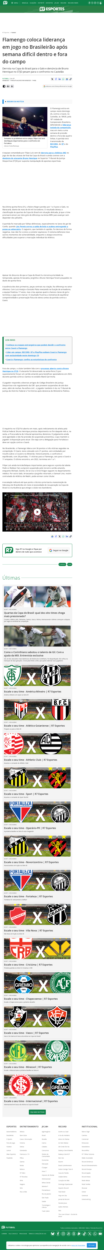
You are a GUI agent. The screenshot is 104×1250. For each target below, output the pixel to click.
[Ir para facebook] (89, 3)
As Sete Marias (63, 1143)
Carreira (84, 1135)
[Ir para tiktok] (84, 1234)
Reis (59, 1211)
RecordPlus (85, 1150)
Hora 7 (44, 1171)
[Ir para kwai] (68, 1234)
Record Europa (87, 1169)
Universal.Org (86, 1199)
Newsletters (86, 1147)
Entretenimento (29, 1126)
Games (22, 1162)
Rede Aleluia (86, 1180)
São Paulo (45, 1198)
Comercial (85, 1139)
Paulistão (9, 1158)
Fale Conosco (13, 1234)
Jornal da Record (63, 1199)
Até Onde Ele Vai (63, 1147)
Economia (45, 1160)
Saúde (44, 1201)
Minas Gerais (46, 1183)
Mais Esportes (11, 1154)
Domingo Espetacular (65, 1184)
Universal (85, 1195)
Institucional (90, 1126)
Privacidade (23, 1234)
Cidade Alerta (62, 1177)
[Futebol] (52, 9)
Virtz (21, 1188)
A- (12, 86)
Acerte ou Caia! (63, 1132)
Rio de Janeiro (46, 1194)
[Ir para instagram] (95, 3)
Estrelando (23, 1150)
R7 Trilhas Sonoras (88, 1154)
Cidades (44, 1147)
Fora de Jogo (10, 1143)
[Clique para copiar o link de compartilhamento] (70, 79)
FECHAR (91, 1245)
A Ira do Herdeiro (64, 1135)
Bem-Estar (23, 1135)
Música (22, 1169)
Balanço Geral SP (64, 1154)
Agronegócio (46, 1132)
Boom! (60, 1162)
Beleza (22, 1132)
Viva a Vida (23, 1192)
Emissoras (85, 1143)
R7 (63, 144)
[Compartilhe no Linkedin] (59, 79)
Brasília (25, 3)
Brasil (44, 1135)
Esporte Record (63, 1188)
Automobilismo (11, 1132)
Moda (22, 1165)
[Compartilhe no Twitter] (52, 79)
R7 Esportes (5, 32)
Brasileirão (10, 1135)
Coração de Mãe (63, 1180)
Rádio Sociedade (87, 1158)
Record (63, 3)
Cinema (22, 1143)
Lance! (8, 1150)
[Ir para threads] (74, 1234)
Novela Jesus (62, 1203)
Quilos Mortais (63, 1207)
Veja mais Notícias (37, 1112)
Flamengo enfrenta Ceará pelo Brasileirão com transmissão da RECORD (44, 495)
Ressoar (84, 1188)
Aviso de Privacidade (78, 1245)
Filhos (22, 1158)
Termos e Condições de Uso (37, 1234)
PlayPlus (54, 147)
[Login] (100, 2)
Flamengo (62, 564)
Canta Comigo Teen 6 (65, 1169)
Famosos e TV (24, 1154)
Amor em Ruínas (63, 1139)
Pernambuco (46, 1190)
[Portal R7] (5, 3)
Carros (44, 1143)
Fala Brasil (61, 1192)
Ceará (69, 564)
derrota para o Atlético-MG (53, 153)
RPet (21, 1180)
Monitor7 (45, 1186)
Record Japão (86, 1173)
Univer (84, 1192)
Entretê (41, 3)
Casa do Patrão (63, 1173)
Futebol (13, 32)
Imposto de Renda (48, 1175)
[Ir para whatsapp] (95, 1234)
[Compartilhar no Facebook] (56, 79)
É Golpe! (44, 1168)
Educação (45, 1164)
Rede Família (86, 1184)
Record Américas (87, 1162)
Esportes (49, 3)
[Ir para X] (92, 3)
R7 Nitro (22, 1173)
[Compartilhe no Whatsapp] (63, 79)
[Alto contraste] (4, 86)
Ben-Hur (61, 1158)
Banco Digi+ (86, 1132)
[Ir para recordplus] (79, 1234)
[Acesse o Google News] (67, 79)
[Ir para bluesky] (52, 1234)
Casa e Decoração (26, 1139)
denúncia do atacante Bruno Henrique (19, 158)
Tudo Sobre (46, 1211)
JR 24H (57, 3)
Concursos (45, 1150)
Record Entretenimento (89, 1165)
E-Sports (9, 1139)
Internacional (46, 1179)
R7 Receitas (24, 1177)
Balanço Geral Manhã (65, 1150)
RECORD (54, 144)
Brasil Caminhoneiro (65, 1165)
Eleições (33, 3)
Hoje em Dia (62, 1195)
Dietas (22, 1147)
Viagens (22, 1184)
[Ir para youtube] (100, 1234)
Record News (73, 3)
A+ (8, 86)
